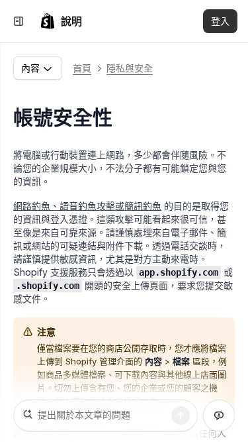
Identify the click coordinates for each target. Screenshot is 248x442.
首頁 (82, 68)
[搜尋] (180, 415)
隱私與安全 (129, 68)
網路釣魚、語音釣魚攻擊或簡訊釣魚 (87, 205)
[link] (61, 21)
